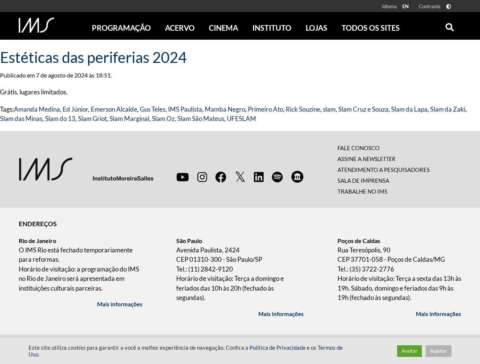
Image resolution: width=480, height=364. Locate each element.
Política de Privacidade (277, 348)
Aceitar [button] (409, 351)
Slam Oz (163, 118)
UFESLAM (241, 118)
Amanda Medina (37, 109)
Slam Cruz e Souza (363, 109)
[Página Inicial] (36, 25)
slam (329, 109)
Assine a (366, 158)
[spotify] (277, 176)
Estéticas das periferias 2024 (93, 57)
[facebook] (220, 176)
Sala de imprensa (363, 180)
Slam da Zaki (447, 109)
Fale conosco (359, 148)
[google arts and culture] (297, 176)
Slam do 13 (60, 118)
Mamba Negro (225, 109)
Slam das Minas (21, 118)
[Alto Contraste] (449, 6)
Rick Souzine (303, 109)
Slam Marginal (129, 118)
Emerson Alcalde (114, 109)
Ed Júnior (75, 109)
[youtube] (182, 176)
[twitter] (240, 177)
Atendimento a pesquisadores (384, 169)
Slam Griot (92, 118)
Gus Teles (152, 109)
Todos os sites (371, 27)
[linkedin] (259, 176)
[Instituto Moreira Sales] (86, 168)
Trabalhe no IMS (362, 191)
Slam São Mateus (200, 118)
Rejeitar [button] (438, 351)
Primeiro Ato (265, 109)
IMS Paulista (185, 109)
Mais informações (119, 304)
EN (405, 6)
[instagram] (202, 176)
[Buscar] (449, 25)
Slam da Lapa (409, 109)
